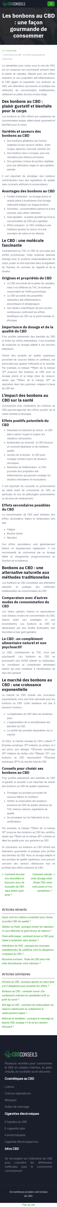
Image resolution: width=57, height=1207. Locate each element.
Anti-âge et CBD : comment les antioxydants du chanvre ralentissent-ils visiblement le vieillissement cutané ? (28, 1009)
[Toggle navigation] (51, 3)
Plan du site (28, 1205)
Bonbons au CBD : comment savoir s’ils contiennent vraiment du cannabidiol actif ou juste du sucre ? (25, 996)
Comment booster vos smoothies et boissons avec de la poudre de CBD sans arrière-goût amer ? (15, 885)
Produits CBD (10, 50)
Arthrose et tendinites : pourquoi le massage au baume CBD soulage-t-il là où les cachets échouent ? (28, 1023)
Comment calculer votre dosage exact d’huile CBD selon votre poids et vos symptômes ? (41, 883)
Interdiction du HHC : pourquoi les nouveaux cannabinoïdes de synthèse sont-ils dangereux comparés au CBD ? (28, 950)
